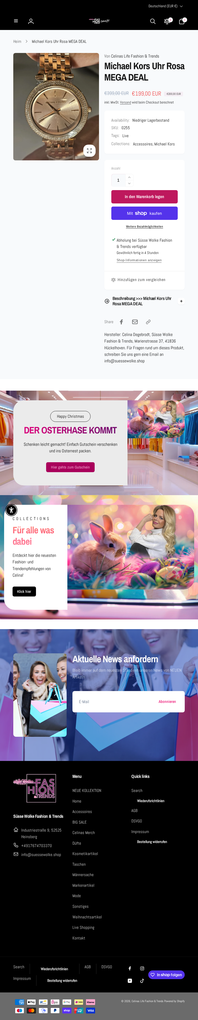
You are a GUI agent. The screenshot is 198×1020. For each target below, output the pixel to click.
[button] (16, 21)
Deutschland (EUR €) (162, 6)
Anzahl (115, 169)
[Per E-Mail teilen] (135, 322)
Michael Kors (164, 144)
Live (125, 135)
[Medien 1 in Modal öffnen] (56, 106)
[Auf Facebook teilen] (121, 322)
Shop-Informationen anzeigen (139, 260)
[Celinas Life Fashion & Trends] (35, 801)
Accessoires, (143, 144)
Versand (125, 102)
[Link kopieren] (148, 322)
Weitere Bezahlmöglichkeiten (144, 226)
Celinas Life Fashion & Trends (131, 56)
